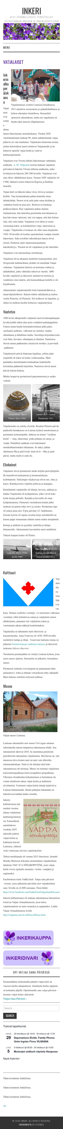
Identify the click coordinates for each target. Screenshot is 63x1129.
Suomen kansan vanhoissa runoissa (28, 644)
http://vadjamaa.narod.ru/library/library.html (24, 914)
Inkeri (31, 11)
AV (4, 1106)
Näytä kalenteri (11, 1058)
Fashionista (25, 1124)
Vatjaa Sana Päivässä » (15, 998)
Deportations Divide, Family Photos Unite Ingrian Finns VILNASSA (34, 1039)
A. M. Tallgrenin (21, 164)
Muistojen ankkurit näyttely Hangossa (36, 1051)
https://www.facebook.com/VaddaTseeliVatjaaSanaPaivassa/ (31, 892)
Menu (6, 47)
